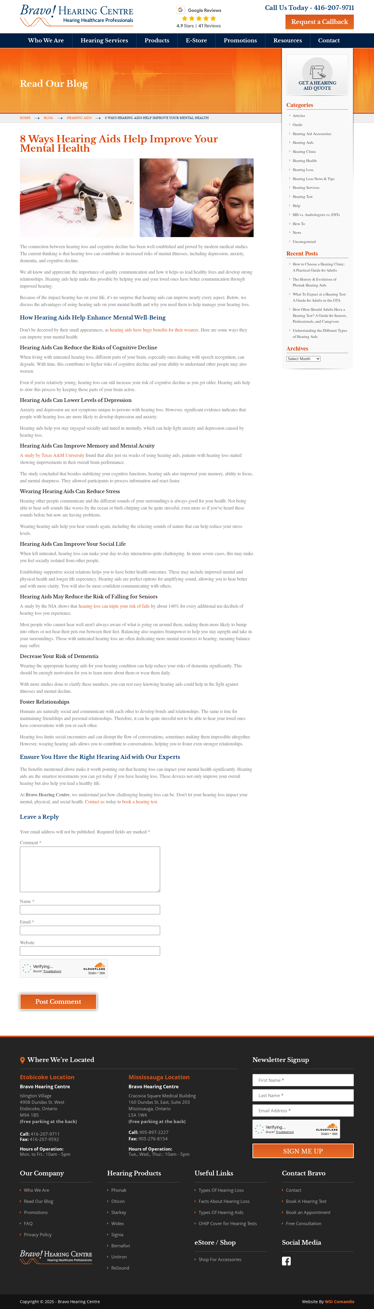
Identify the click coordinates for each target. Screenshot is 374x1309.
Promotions (240, 40)
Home (25, 118)
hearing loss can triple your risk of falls (113, 606)
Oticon (118, 1201)
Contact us (95, 801)
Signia (117, 1234)
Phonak (119, 1190)
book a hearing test (139, 801)
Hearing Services (104, 40)
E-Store (196, 40)
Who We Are (46, 40)
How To (299, 223)
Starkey (118, 1212)
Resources (287, 40)
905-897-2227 (154, 1132)
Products (157, 40)
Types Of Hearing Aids (221, 1212)
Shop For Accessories (220, 1259)
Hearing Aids (79, 118)
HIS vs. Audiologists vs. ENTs (316, 214)
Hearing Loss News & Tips (314, 178)
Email (27, 921)
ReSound (120, 1268)
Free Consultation (303, 1223)
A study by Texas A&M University (52, 455)
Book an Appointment (308, 1212)
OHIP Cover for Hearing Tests (228, 1223)
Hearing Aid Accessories (312, 133)
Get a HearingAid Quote (317, 85)
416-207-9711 (334, 7)
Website (27, 942)
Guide (297, 124)
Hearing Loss (303, 169)
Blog (48, 118)
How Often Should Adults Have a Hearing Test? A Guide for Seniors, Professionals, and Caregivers (320, 315)
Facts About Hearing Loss (224, 1201)
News (297, 232)
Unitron (119, 1257)
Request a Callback (319, 21)
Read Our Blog (38, 1201)
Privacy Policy (38, 1234)
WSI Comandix (339, 1301)
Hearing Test (303, 196)
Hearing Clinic (304, 151)
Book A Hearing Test (306, 1201)
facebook (286, 1261)
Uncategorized (304, 241)
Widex (117, 1223)
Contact (329, 40)
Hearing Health (305, 160)
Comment (30, 842)
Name (27, 901)
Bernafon (120, 1245)
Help (296, 205)
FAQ (28, 1223)
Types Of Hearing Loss (221, 1190)
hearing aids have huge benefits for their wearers (154, 330)
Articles (299, 115)
